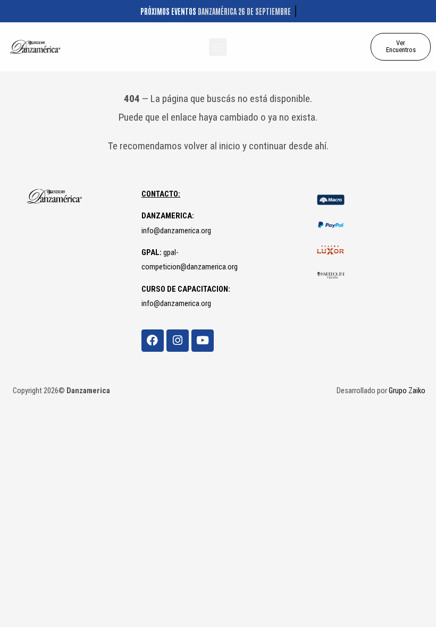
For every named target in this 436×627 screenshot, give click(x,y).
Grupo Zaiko (407, 390)
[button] (218, 47)
